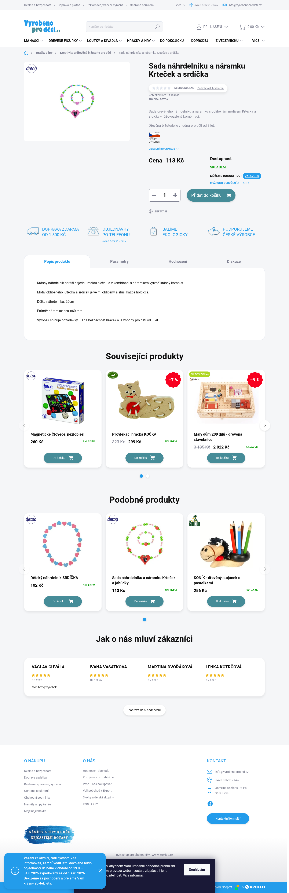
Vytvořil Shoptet (221, 887)
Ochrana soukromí (142, 5)
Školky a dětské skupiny (98, 797)
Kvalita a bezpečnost (37, 5)
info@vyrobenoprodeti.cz (232, 771)
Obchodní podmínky (37, 797)
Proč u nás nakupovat (97, 784)
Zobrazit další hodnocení (144, 710)
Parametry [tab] (119, 261)
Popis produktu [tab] (57, 261)
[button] (141, 476)
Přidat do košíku (206, 195)
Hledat (157, 26)
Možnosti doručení (229, 183)
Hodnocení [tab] (178, 261)
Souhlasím (197, 870)
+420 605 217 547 (114, 241)
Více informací (133, 875)
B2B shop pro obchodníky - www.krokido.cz (144, 854)
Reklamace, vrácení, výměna (105, 5)
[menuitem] (34, 40)
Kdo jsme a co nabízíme (98, 777)
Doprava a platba (69, 5)
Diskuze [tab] (234, 261)
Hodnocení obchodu (96, 770)
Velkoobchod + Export (97, 790)
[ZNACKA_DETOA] (62, 400)
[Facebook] (210, 803)
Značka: (158, 99)
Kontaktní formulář (228, 818)
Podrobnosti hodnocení (210, 88)
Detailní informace (162, 148)
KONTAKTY (90, 804)
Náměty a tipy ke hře (37, 804)
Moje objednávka (35, 811)
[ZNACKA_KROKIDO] (226, 544)
